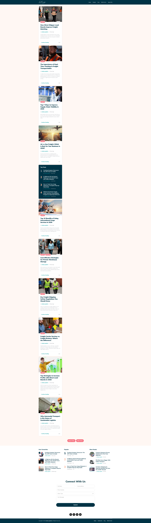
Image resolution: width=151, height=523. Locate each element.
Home (90, 2)
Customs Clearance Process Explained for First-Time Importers (103, 454)
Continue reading (45, 42)
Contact (94, 2)
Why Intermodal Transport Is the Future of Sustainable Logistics (50, 418)
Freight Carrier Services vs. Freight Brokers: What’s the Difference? (50, 338)
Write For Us (103, 2)
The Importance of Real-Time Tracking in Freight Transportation (49, 66)
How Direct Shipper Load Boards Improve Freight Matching (49, 27)
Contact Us (100, 520)
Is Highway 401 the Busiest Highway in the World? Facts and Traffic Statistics (50, 178)
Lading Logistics (45, 31)
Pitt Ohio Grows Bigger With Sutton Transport (103, 460)
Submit (75, 505)
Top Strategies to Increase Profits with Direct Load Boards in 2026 (50, 378)
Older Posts (80, 440)
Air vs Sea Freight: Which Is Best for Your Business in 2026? (50, 146)
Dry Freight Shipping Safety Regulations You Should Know (49, 299)
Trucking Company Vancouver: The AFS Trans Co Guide (51, 171)
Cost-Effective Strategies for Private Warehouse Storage (49, 260)
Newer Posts (71, 440)
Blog (98, 2)
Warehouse (48, 254)
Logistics (42, 21)
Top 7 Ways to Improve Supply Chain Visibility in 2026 (49, 107)
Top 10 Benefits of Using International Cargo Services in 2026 (49, 220)
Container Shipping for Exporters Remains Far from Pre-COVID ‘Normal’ (103, 468)
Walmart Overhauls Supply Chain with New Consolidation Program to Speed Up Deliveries (51, 193)
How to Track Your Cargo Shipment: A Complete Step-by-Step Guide (51, 185)
